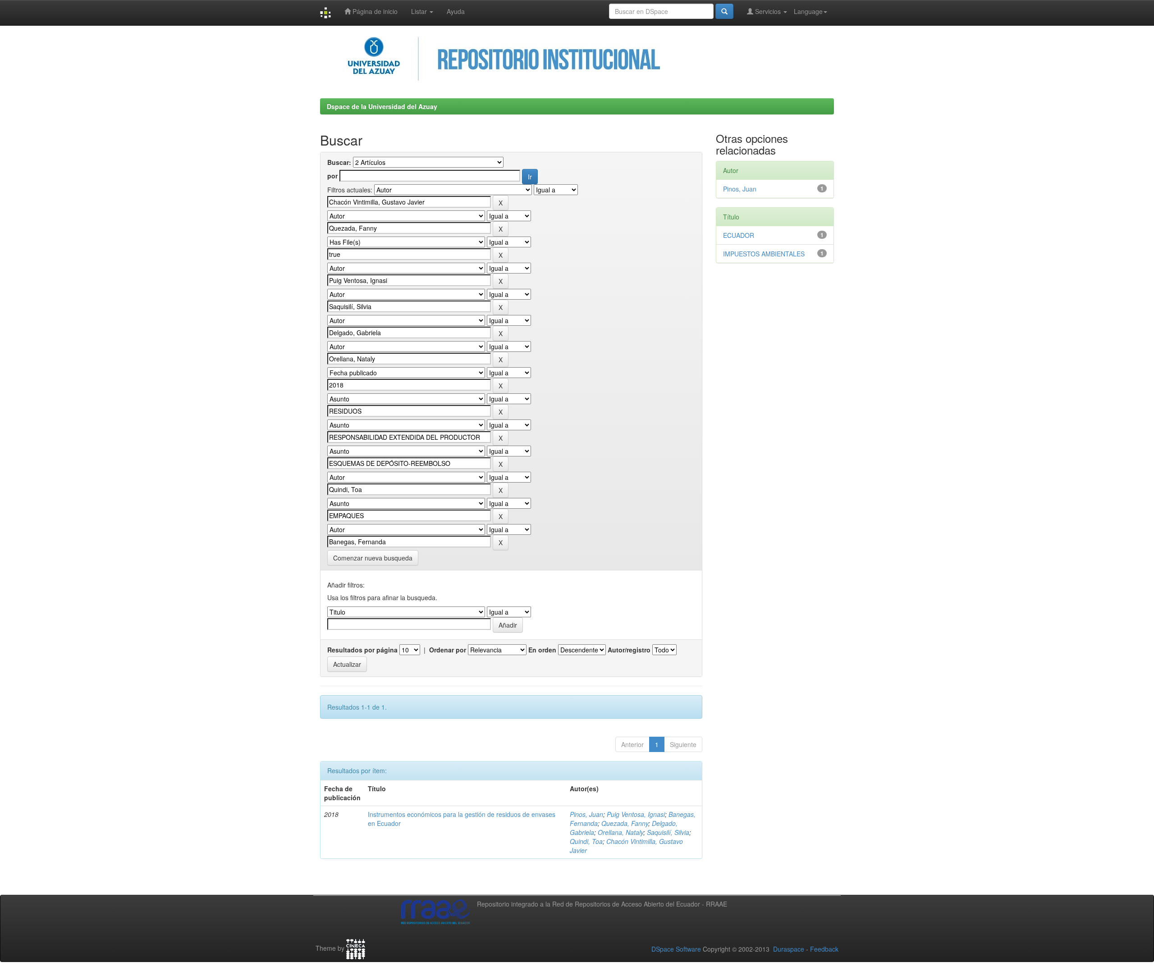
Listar (420, 11)
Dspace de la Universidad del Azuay (382, 106)
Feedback (824, 948)
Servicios (768, 11)
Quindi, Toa (586, 841)
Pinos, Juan (586, 814)
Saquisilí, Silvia (668, 832)
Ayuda (456, 11)
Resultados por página (362, 649)
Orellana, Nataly (620, 832)
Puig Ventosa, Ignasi (636, 814)
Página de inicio (374, 11)
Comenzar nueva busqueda (372, 557)
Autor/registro (629, 649)
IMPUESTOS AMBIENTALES (764, 253)
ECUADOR (738, 235)
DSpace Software (676, 948)
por (332, 175)
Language (808, 11)
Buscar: (339, 162)
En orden (542, 649)
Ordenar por (447, 649)
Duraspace (788, 948)
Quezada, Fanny (624, 823)
